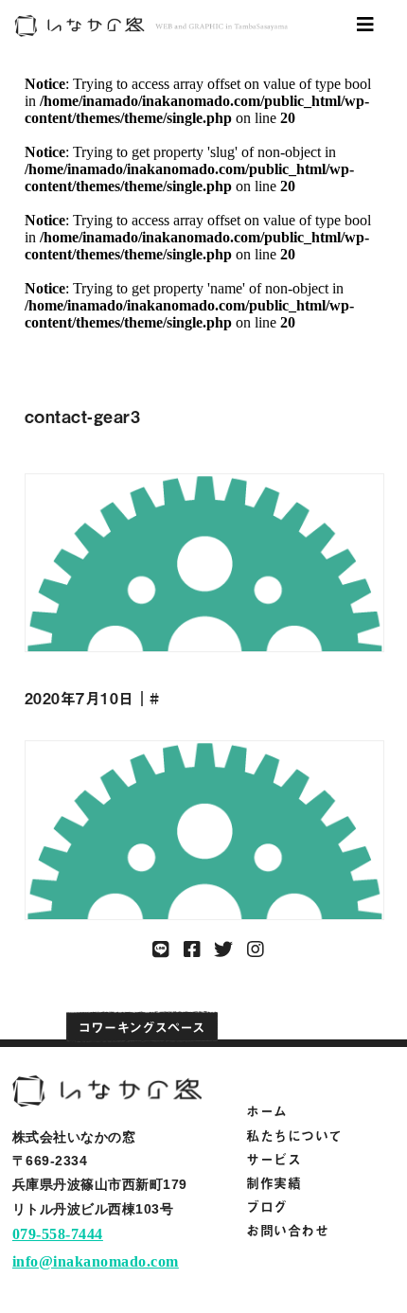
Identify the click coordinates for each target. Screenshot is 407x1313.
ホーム (267, 1111)
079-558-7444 (57, 1234)
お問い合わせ (287, 1230)
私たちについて (294, 1135)
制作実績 (273, 1183)
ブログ (267, 1206)
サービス (273, 1159)
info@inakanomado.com (95, 1261)
